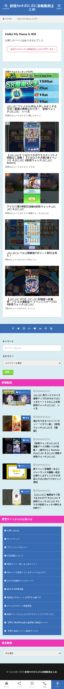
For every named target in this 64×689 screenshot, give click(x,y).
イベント (31, 308)
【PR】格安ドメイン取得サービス (22, 631)
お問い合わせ (13, 531)
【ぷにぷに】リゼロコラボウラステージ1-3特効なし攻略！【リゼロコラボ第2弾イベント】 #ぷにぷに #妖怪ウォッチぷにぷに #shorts (32, 159)
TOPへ (57, 687)
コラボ (32, 167)
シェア (19, 687)
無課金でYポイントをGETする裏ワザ (24, 597)
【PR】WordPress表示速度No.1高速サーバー (27, 623)
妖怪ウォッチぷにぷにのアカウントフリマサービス (30, 614)
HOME (8, 19)
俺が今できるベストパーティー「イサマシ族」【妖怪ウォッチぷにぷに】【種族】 (46, 426)
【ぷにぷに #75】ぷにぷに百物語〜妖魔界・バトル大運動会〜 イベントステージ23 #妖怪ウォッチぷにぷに (32, 302)
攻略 (27, 440)
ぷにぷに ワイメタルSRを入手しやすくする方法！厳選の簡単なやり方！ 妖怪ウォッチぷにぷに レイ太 (32, 109)
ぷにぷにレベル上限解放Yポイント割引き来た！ (32, 254)
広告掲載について (15, 556)
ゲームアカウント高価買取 (19, 606)
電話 (45, 687)
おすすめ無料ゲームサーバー (20, 581)
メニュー (32, 687)
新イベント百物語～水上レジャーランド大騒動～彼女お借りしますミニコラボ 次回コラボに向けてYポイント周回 (47, 475)
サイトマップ (13, 539)
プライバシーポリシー (17, 547)
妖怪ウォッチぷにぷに (39, 213)
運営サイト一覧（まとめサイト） (22, 564)
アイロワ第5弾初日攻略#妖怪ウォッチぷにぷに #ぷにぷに (31, 207)
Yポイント (32, 260)
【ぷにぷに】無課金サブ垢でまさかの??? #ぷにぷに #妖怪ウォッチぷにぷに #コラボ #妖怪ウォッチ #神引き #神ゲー (47, 501)
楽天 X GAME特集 (15, 589)
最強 (27, 418)
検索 (7, 372)
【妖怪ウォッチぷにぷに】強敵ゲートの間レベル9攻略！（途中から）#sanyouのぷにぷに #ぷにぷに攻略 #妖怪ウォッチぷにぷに (47, 450)
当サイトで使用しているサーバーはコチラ (26, 572)
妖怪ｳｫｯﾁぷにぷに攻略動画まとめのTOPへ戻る (32, 49)
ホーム (6, 687)
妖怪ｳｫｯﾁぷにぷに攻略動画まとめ (32, 7)
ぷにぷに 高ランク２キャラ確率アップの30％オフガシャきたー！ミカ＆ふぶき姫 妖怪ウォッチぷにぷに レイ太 (47, 402)
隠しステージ (35, 116)
